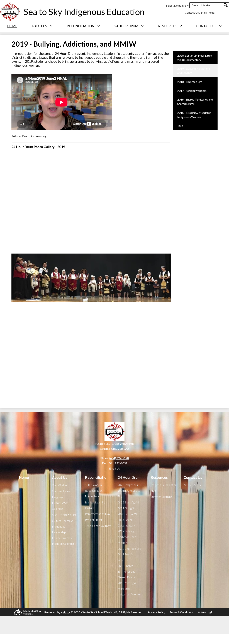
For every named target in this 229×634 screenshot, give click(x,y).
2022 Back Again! (128, 502)
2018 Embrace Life (129, 548)
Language (58, 497)
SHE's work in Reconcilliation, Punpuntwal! (94, 490)
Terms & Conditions (181, 612)
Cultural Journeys (62, 520)
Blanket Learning (95, 502)
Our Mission (59, 485)
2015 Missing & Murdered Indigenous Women (129, 588)
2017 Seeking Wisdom (126, 557)
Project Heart (93, 519)
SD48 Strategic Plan (64, 514)
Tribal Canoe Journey (98, 525)
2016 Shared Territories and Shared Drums (126, 571)
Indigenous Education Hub (164, 487)
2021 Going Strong (129, 508)
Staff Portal (208, 12)
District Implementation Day (97, 510)
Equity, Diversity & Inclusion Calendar (63, 540)
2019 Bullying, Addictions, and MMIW (127, 536)
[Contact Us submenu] (209, 26)
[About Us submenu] (42, 26)
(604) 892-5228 (119, 458)
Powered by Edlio (56, 612)
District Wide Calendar (60, 505)
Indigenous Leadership (59, 529)
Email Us (114, 468)
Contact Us (192, 12)
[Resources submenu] (170, 26)
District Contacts (194, 485)
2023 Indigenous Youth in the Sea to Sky (129, 490)
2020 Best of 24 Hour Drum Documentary (127, 519)
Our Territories (61, 491)
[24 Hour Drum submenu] (129, 26)
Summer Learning (161, 496)
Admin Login (205, 612)
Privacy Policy (156, 612)
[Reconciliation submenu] (83, 26)
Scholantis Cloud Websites (27, 612)
